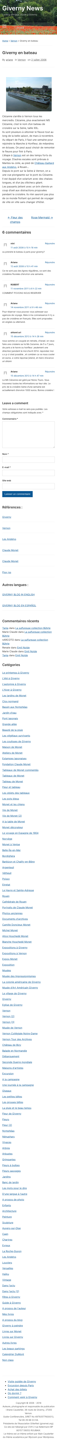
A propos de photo (13, 1199)
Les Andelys (9, 539)
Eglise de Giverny (12, 1004)
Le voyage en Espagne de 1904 (20, 832)
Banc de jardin (10, 1182)
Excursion (8, 1073)
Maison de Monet (12, 747)
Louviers (7, 1262)
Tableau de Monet (12, 781)
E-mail (6, 467)
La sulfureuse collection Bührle (32, 628)
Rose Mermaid (42, 217)
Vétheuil (6, 873)
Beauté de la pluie (12, 729)
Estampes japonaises (14, 758)
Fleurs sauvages (11, 1170)
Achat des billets (17, 1389)
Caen (5, 1234)
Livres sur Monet (11, 1331)
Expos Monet (9, 958)
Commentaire (10, 418)
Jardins (6, 1176)
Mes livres (8, 1314)
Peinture (7, 1216)
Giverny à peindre (12, 1325)
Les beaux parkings (13, 1348)
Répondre (50, 243)
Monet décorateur (12, 827)
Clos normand (10, 701)
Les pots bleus (10, 798)
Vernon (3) (8, 1022)
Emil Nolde (23, 647)
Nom (5, 454)
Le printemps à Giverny (15, 672)
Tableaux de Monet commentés (20, 770)
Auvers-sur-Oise (11, 1228)
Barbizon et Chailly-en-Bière (18, 861)
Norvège (7, 838)
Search (50, 27)
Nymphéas (8, 1130)
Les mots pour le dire (14, 1188)
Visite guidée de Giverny (22, 1381)
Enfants (6, 1205)
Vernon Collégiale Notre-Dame (20, 1033)
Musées (6, 970)
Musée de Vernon (12, 1027)
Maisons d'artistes (12, 1067)
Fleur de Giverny (11, 1113)
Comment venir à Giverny (22, 1397)
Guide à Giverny (11, 1302)
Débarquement (10, 1056)
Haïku (5, 1274)
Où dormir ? (14, 1393)
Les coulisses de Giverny (16, 741)
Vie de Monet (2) (12, 815)
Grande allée (9, 724)
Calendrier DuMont (13, 1354)
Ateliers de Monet (12, 752)
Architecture (9, 1210)
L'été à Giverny (11, 678)
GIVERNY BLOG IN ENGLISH (18, 594)
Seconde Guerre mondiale (17, 1062)
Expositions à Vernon (14, 953)
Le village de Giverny (14, 993)
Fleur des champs (15, 220)
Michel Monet (10, 930)
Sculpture (7, 1222)
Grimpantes (9, 1159)
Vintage (6, 1279)
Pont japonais (10, 718)
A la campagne (10, 1079)
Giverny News (22, 8)
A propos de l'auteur (14, 1308)
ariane (9, 59)
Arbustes (7, 1153)
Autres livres (9, 1342)
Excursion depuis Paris (21, 1385)
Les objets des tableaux (16, 792)
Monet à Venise (11, 844)
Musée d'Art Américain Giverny (20, 987)
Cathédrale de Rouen (14, 901)
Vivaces (6, 1142)
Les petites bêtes (12, 1096)
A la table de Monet (13, 821)
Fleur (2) (7, 1125)
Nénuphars (8, 1136)
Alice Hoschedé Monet (15, 936)
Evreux (6, 1245)
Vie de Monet (10, 810)
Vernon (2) (8, 1016)
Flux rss (6, 572)
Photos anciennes (12, 913)
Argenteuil (8, 867)
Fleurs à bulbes (11, 1165)
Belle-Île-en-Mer (11, 850)
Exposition (8, 964)
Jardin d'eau (9, 712)
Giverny (6, 516)
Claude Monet (10, 550)
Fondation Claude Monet (16, 764)
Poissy (6, 878)
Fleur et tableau (11, 787)
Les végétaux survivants (16, 735)
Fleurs (5, 1119)
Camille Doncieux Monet (16, 924)
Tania (5, 628)
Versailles (7, 1268)
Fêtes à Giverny (11, 1296)
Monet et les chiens (13, 804)
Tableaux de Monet (13, 775)
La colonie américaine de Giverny (21, 981)
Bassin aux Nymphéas (14, 706)
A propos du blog (12, 1319)
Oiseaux (6, 1090)
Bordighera (8, 855)
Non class (8, 1360)
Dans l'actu (8, 1285)
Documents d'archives (15, 918)
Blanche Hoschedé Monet (17, 941)
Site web (6, 480)
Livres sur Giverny (12, 1336)
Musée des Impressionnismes (19, 976)
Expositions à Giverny (15, 947)
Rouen (5, 896)
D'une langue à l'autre (14, 1193)
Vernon (13, 40)
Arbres (6, 1148)
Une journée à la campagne (18, 1084)
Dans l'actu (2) (10, 1291)
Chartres (7, 1239)
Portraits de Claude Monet (17, 907)
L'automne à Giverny (14, 684)
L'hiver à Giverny (12, 689)
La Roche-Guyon (11, 1251)
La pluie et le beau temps (16, 1107)
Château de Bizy (11, 1044)
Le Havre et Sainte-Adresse (18, 890)
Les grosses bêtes (12, 1102)
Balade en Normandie (14, 1050)
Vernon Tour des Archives (17, 1039)
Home (5, 40)
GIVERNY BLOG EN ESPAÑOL (19, 605)
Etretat (6, 884)
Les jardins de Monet (14, 695)
